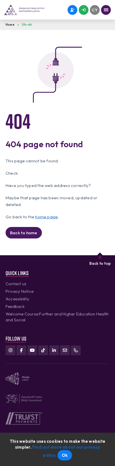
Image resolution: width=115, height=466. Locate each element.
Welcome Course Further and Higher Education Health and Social (57, 316)
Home (10, 25)
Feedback (15, 306)
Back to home (23, 232)
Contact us (16, 283)
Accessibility (17, 298)
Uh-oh (27, 25)
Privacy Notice (19, 291)
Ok (65, 455)
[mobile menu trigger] (106, 10)
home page (46, 216)
